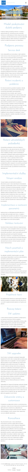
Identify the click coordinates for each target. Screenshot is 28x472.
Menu (25, 2)
